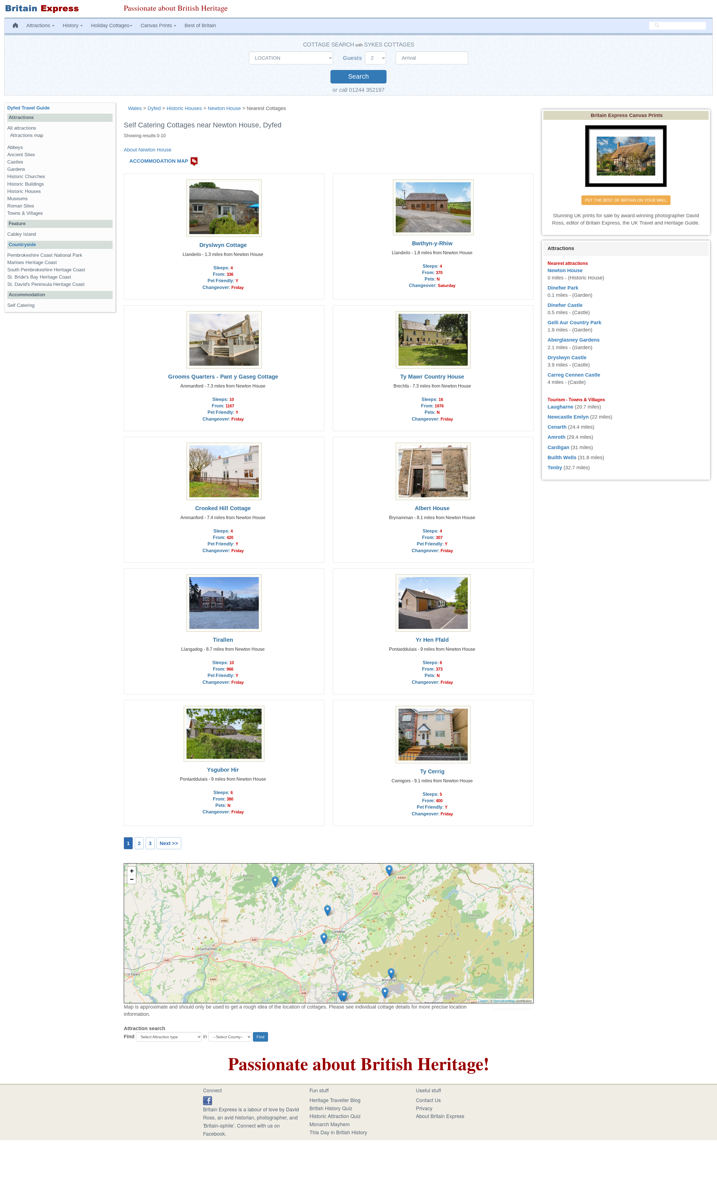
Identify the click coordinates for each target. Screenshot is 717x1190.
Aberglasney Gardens (574, 340)
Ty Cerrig (432, 771)
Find (129, 1036)
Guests (353, 58)
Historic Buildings (25, 184)
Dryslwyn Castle (567, 357)
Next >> (169, 843)
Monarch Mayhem (329, 1124)
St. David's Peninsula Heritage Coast (46, 284)
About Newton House (147, 150)
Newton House (224, 108)
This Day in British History (338, 1132)
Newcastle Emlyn (568, 417)
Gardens (16, 169)
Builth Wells (562, 457)
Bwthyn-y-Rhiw (432, 243)
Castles (15, 162)
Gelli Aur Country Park (574, 322)
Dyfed (154, 108)
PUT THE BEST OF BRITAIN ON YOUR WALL (626, 200)
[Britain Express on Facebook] (207, 1099)
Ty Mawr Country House (432, 377)
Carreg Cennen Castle (574, 375)
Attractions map (26, 135)
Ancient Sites (21, 154)
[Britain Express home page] (59, 8)
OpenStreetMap (504, 1000)
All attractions (21, 128)
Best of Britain (200, 25)
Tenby (555, 467)
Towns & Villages (25, 213)
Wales (135, 108)
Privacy (424, 1108)
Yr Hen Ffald (432, 640)
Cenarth (557, 427)
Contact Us (428, 1099)
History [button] (71, 25)
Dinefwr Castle (565, 305)
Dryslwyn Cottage (223, 245)
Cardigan (558, 447)
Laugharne (560, 407)
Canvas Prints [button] (157, 25)
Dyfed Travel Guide (28, 108)
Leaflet (483, 1000)
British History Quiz (330, 1108)
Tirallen (223, 640)
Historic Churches (26, 176)
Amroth (556, 437)
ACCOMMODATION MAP (158, 161)
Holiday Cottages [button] (110, 25)
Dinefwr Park (563, 288)
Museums (17, 198)
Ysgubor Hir (223, 770)
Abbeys (15, 147)
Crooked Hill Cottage (223, 508)
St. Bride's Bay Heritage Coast (39, 277)
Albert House (432, 508)
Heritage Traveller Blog (334, 1099)
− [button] (132, 879)
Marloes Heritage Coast (32, 262)
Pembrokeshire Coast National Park (44, 255)
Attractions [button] (39, 25)
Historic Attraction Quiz (335, 1115)
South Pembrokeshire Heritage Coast (46, 269)
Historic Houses (184, 108)
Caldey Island (21, 234)
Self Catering (20, 305)
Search (358, 76)
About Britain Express (440, 1115)
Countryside (22, 244)
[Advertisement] (59, 403)
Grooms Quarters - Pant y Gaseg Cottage (223, 377)
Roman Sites (20, 206)
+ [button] (132, 870)
